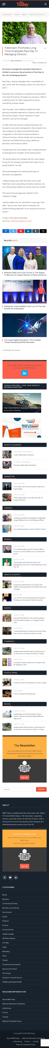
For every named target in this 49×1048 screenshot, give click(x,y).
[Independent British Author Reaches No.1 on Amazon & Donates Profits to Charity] (6, 651)
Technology (42, 63)
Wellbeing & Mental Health (12, 982)
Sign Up (24, 777)
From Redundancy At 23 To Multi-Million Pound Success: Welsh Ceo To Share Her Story (29, 551)
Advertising (6, 1008)
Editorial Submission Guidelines (13, 1004)
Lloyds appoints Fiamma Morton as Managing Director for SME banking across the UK (30, 564)
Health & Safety (8, 934)
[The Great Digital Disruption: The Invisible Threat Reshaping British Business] (24, 325)
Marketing (6, 951)
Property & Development (11, 964)
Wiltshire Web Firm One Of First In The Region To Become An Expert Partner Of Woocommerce (25, 274)
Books (4, 895)
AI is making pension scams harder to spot (30, 529)
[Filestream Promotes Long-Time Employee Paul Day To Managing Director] (24, 33)
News (34, 63)
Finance (5, 925)
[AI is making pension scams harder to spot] (6, 529)
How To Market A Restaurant (24, 694)
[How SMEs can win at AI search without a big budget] (6, 486)
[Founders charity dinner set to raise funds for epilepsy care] (6, 662)
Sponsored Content (9, 969)
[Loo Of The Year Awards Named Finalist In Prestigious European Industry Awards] (6, 597)
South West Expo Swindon (24, 455)
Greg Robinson (16, 61)
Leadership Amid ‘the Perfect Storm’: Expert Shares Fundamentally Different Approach (29, 716)
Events (4, 917)
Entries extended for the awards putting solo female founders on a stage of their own (29, 620)
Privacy (5, 1012)
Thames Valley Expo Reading (25, 465)
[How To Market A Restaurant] (6, 693)
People (5, 960)
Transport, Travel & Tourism (12, 978)
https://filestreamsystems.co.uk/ (19, 221)
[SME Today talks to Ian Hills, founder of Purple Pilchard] (6, 497)
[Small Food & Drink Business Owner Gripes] (6, 682)
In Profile (5, 943)
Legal (4, 947)
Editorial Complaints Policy (12, 1021)
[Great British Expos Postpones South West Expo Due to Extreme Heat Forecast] (6, 631)
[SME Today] (22, 4)
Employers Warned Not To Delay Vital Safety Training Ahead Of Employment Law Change (30, 587)
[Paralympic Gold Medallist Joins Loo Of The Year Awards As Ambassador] (24, 291)
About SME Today (8, 999)
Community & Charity (9, 903)
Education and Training (10, 908)
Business (5, 899)
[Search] (45, 4)
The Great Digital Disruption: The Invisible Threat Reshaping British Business (22, 341)
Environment (7, 912)
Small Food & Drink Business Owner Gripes (30, 683)
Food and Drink (8, 930)
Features (5, 921)
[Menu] (3, 4)
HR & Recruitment (8, 938)
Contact (5, 1017)
